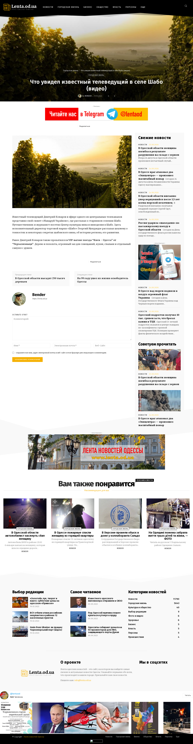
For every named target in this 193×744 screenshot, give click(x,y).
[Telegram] (175, 5)
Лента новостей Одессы (34, 737)
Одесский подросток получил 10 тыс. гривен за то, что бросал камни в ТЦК (158, 318)
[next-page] (99, 558)
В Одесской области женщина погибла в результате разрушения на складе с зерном (158, 151)
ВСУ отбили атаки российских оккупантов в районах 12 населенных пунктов (46, 615)
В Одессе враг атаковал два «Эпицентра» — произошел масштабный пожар (155, 175)
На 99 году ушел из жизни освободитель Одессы (102, 280)
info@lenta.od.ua (82, 680)
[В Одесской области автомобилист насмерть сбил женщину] (24, 513)
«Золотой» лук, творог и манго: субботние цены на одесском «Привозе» (44, 601)
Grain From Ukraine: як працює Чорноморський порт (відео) (46, 628)
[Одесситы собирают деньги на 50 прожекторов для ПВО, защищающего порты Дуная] (78, 631)
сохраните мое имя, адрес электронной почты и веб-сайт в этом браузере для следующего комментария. (61, 353)
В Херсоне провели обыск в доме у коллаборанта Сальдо (120, 534)
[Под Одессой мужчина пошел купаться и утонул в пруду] (78, 616)
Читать (188, 695)
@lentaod (15, 693)
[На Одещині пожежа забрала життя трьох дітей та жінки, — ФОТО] (168, 513)
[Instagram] (171, 5)
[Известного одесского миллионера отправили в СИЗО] (78, 602)
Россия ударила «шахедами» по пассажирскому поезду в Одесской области (158, 226)
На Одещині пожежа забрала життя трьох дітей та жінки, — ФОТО (168, 535)
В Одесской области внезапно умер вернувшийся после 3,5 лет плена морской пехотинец (159, 199)
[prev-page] (93, 558)
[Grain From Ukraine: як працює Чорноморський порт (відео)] (20, 631)
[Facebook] (166, 5)
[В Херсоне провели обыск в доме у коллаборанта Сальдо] (120, 513)
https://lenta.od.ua (39, 299)
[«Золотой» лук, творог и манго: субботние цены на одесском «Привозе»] (20, 602)
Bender (88, 96)
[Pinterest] (111, 126)
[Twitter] (179, 5)
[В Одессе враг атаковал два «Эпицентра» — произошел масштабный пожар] (159, 400)
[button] (186, 6)
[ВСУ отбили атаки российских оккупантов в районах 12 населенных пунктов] (20, 616)
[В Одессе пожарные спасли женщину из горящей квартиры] (72, 513)
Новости (142, 145)
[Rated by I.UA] (96, 741)
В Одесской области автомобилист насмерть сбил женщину (25, 535)
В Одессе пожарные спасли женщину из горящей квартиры (73, 534)
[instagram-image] (16, 718)
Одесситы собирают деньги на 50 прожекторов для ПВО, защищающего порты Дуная (105, 630)
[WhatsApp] (118, 126)
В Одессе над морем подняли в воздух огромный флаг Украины (157, 294)
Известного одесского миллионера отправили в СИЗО (105, 599)
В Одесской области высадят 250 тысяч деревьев (40, 280)
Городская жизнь (70, 70)
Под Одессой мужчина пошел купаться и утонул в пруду (104, 614)
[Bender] (80, 96)
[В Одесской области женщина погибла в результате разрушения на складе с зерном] (159, 359)
